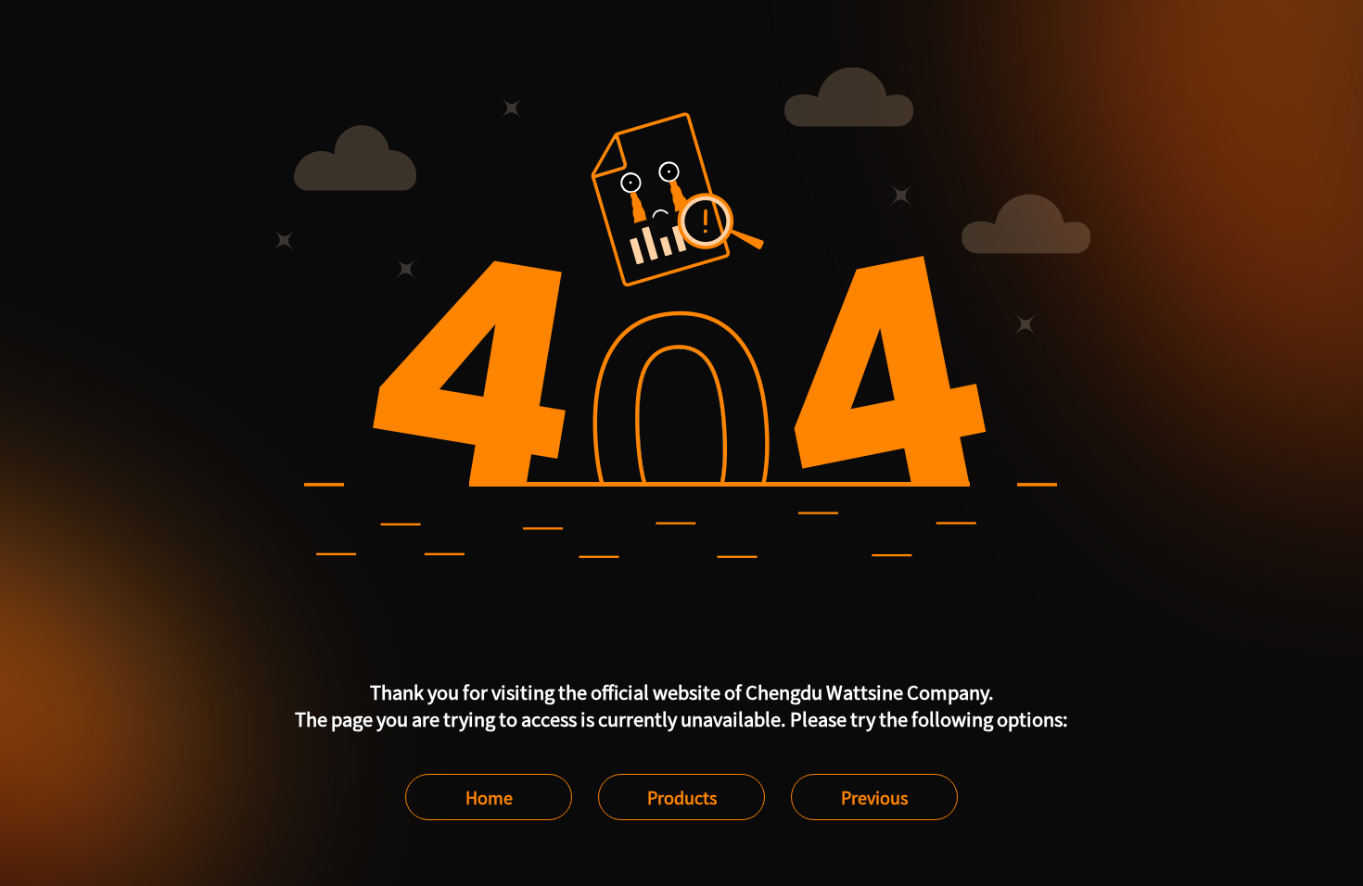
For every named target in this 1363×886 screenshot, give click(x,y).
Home (489, 797)
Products (682, 797)
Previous (874, 797)
